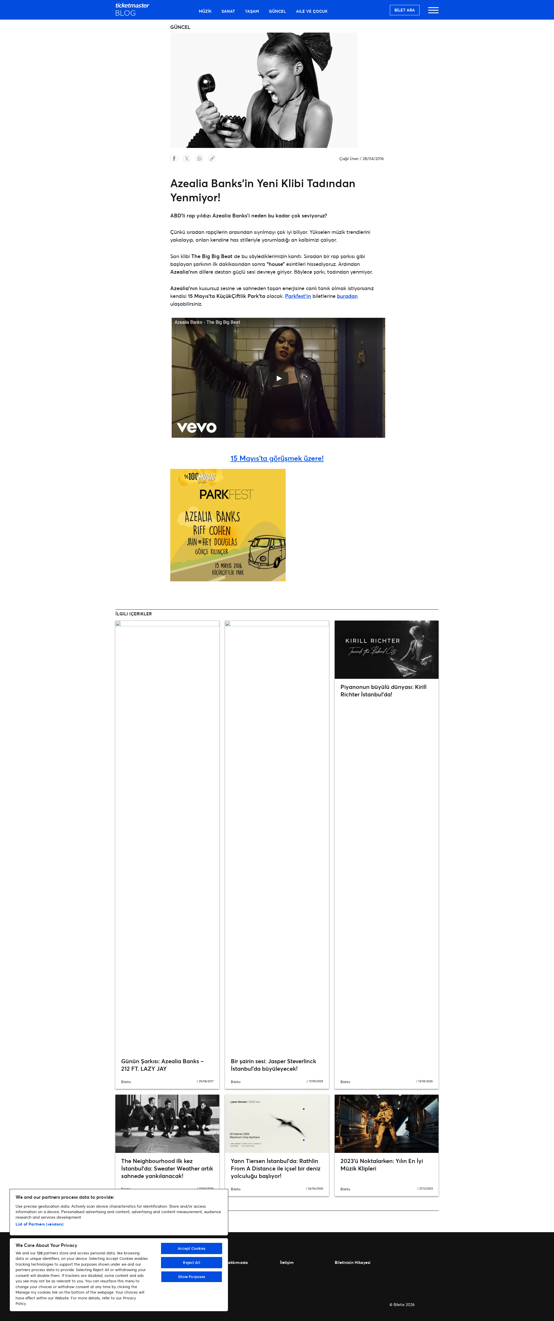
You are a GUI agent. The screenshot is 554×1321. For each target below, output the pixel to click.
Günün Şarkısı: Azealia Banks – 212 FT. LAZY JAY (162, 1064)
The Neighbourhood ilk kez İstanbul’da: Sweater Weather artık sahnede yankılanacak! (167, 1168)
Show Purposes (191, 1276)
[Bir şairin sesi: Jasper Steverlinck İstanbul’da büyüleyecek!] (277, 837)
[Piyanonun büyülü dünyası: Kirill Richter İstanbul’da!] (387, 650)
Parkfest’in (298, 295)
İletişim (287, 1262)
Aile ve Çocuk (311, 11)
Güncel (277, 11)
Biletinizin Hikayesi (352, 1262)
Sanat (228, 11)
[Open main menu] (433, 12)
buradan (347, 295)
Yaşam (252, 11)
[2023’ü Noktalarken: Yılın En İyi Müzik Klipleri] (387, 1124)
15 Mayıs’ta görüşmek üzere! (277, 458)
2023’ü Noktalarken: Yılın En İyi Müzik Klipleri (381, 1164)
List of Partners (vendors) (39, 1224)
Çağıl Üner (349, 158)
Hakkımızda (236, 1262)
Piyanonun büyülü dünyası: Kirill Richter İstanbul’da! (383, 690)
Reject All (191, 1262)
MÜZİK (205, 11)
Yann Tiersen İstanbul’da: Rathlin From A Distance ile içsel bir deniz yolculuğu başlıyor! (276, 1168)
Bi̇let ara (404, 10)
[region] (119, 1250)
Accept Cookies (192, 1248)
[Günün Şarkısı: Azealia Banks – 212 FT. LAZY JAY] (167, 837)
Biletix (126, 1082)
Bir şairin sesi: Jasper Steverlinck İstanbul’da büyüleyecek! (273, 1064)
